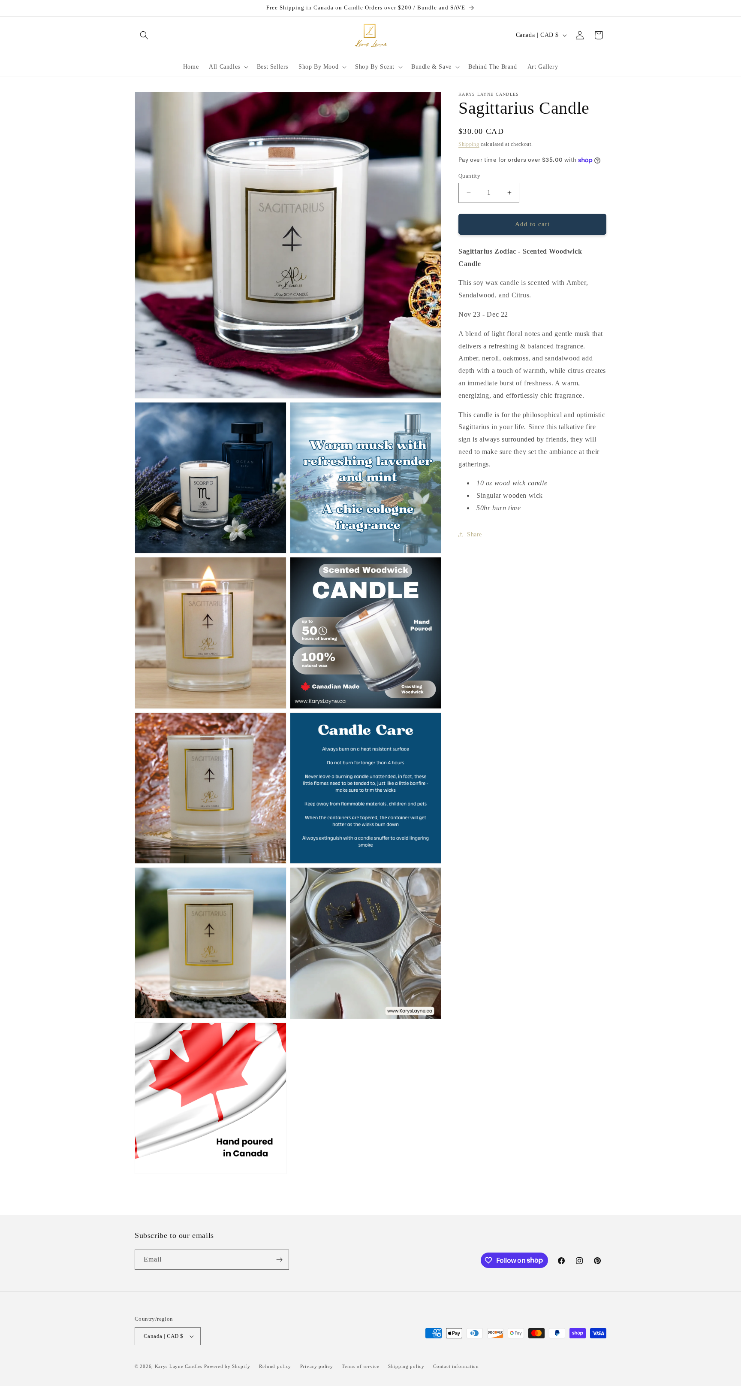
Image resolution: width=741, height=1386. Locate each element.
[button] (144, 35)
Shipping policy (406, 1366)
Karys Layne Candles (178, 1366)
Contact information (456, 1366)
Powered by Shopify (227, 1366)
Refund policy (275, 1366)
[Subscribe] (279, 1260)
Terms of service (360, 1366)
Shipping (468, 144)
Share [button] (474, 534)
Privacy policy (316, 1366)
